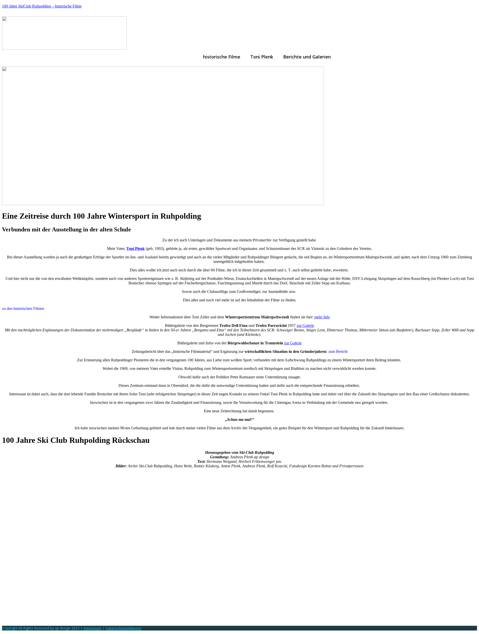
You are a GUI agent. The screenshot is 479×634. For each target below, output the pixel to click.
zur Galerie (305, 325)
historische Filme (221, 57)
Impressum (92, 628)
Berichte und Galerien (307, 57)
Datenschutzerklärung (123, 628)
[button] (308, 57)
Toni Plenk (261, 57)
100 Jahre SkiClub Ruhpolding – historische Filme (42, 6)
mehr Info (322, 317)
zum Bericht (338, 351)
